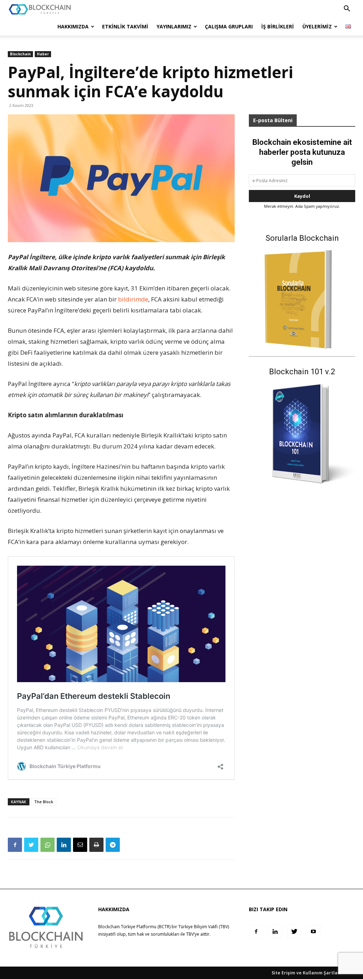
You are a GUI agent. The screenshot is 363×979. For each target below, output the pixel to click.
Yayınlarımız (174, 26)
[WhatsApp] (47, 845)
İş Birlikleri (277, 26)
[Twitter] (31, 845)
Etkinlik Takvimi (125, 26)
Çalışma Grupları (229, 26)
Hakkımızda (73, 26)
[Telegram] (113, 845)
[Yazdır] (96, 845)
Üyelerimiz (317, 26)
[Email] (80, 845)
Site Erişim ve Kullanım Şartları (306, 973)
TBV (190, 934)
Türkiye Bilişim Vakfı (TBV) (203, 927)
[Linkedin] (64, 845)
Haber (43, 53)
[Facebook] (15, 845)
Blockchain (20, 53)
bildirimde (133, 299)
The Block (43, 801)
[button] (346, 9)
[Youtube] (313, 932)
